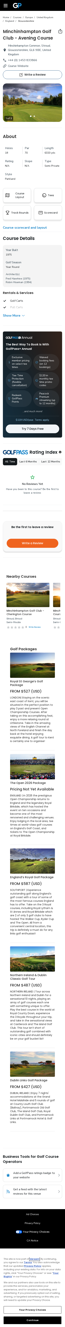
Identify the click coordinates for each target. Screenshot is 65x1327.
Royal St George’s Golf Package (26, 683)
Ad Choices (32, 1214)
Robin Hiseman (14, 282)
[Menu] (5, 5)
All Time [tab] (10, 461)
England (9, 21)
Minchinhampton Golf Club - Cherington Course (25, 612)
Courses (17, 17)
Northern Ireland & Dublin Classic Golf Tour (28, 977)
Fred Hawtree (14, 278)
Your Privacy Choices (36, 1231)
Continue (32, 1320)
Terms (28, 1262)
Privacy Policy (32, 1223)
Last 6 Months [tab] (28, 461)
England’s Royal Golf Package (31, 877)
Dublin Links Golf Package (28, 1080)
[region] (32, 1287)
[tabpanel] (32, 102)
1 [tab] (30, 116)
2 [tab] (34, 116)
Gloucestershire (26, 21)
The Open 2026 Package (28, 783)
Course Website (18, 66)
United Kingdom (45, 17)
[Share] (60, 31)
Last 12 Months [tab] (50, 461)
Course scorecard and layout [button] (25, 227)
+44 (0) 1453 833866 (22, 60)
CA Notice (32, 1240)
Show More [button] (11, 315)
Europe (29, 17)
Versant (35, 1259)
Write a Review (32, 543)
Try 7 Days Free (33, 429)
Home (6, 17)
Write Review (35, 627)
